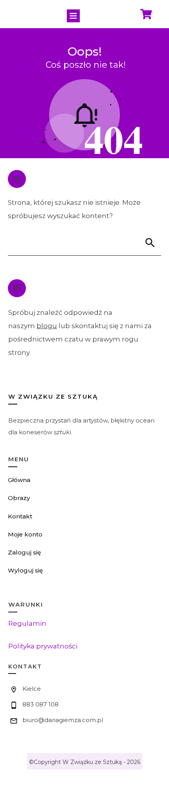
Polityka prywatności (42, 646)
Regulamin (27, 623)
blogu (47, 326)
